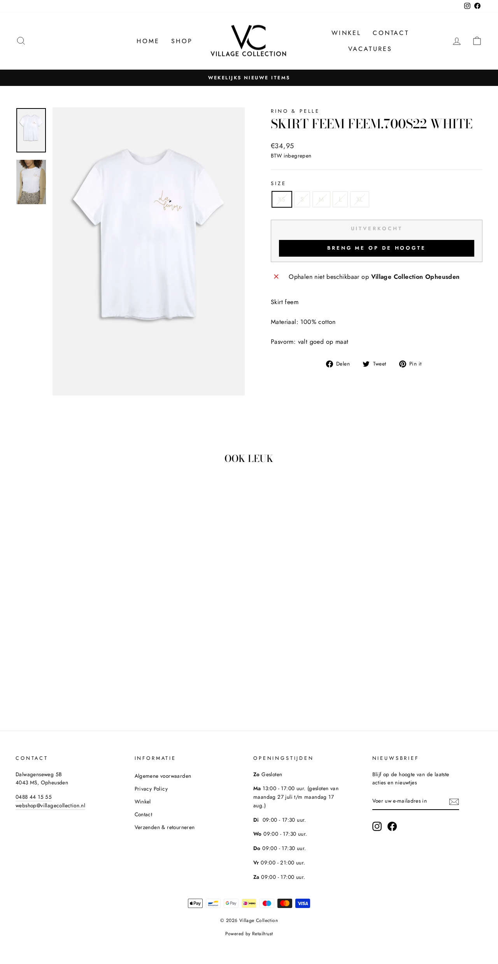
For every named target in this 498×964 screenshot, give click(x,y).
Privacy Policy (151, 789)
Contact (391, 32)
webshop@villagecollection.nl (50, 805)
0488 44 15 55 (34, 797)
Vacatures (370, 48)
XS (282, 199)
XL (359, 199)
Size (278, 183)
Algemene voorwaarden (163, 776)
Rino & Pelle (295, 111)
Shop (182, 41)
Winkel (346, 32)
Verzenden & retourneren (165, 827)
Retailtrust (262, 933)
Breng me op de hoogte (376, 248)
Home (148, 41)
